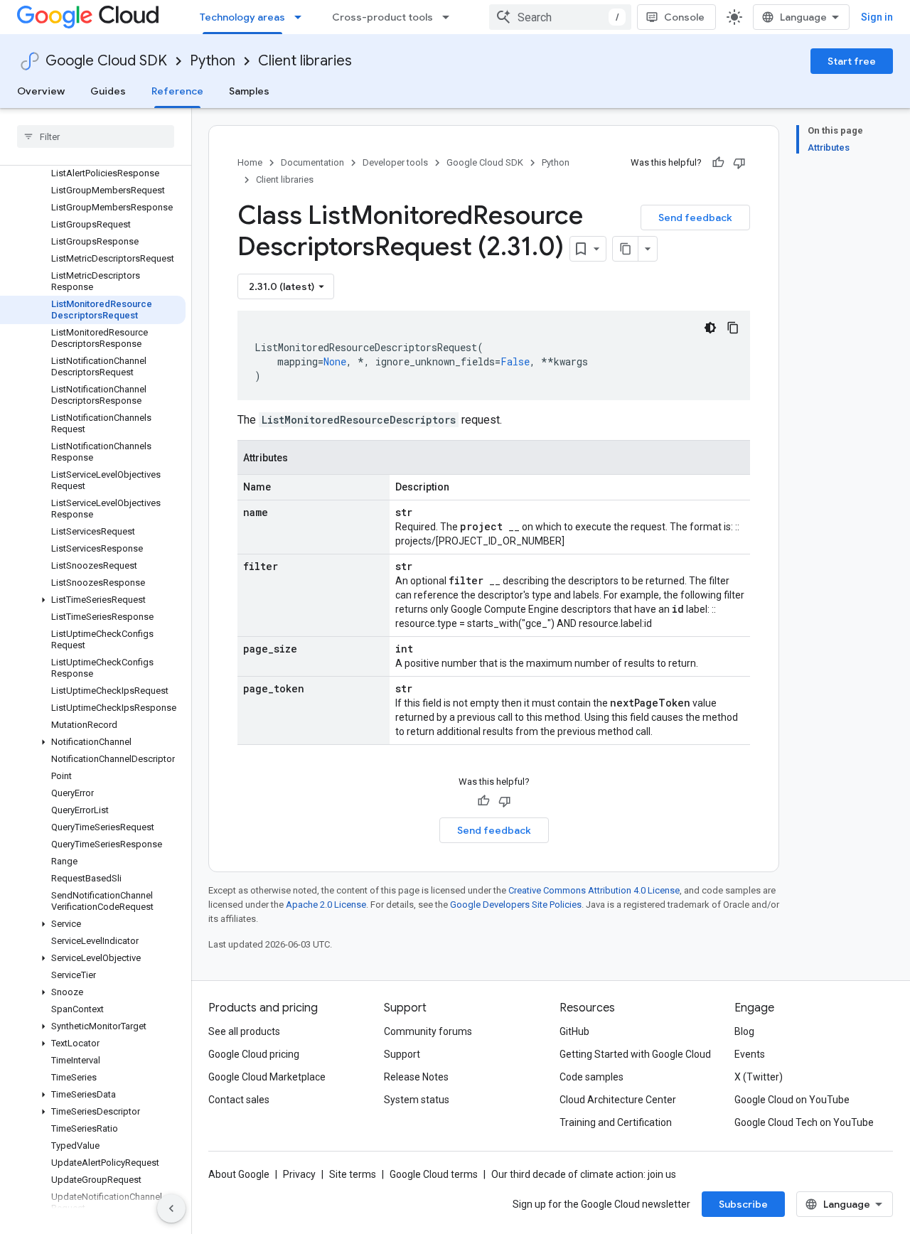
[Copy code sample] (733, 327)
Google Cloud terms (434, 1174)
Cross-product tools (382, 17)
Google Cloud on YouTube (792, 1099)
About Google (238, 1174)
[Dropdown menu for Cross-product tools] (450, 17)
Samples (249, 91)
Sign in (877, 17)
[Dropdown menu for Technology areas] (302, 17)
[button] (93, 599)
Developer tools (395, 162)
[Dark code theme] (710, 327)
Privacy (299, 1174)
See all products (244, 1031)
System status (416, 1099)
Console (684, 17)
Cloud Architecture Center (618, 1099)
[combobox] (560, 17)
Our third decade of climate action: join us (583, 1174)
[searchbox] (95, 136)
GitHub (574, 1031)
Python (212, 61)
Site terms (352, 1174)
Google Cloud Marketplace (267, 1077)
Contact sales (238, 1099)
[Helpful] (718, 162)
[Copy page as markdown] (625, 249)
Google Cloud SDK (106, 61)
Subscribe (743, 1204)
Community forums (428, 1031)
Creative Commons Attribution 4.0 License (594, 890)
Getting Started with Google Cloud (635, 1054)
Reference (177, 91)
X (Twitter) (758, 1077)
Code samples (591, 1077)
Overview (41, 91)
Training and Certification (616, 1122)
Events (749, 1054)
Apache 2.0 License (326, 904)
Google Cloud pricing (253, 1054)
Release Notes (416, 1077)
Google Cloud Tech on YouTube (804, 1122)
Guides (108, 91)
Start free (852, 61)
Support (402, 1054)
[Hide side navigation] (171, 1208)
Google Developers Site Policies (516, 904)
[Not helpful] (739, 162)
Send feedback (695, 217)
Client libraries (305, 61)
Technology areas (242, 17)
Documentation (312, 162)
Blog (744, 1031)
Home (249, 162)
